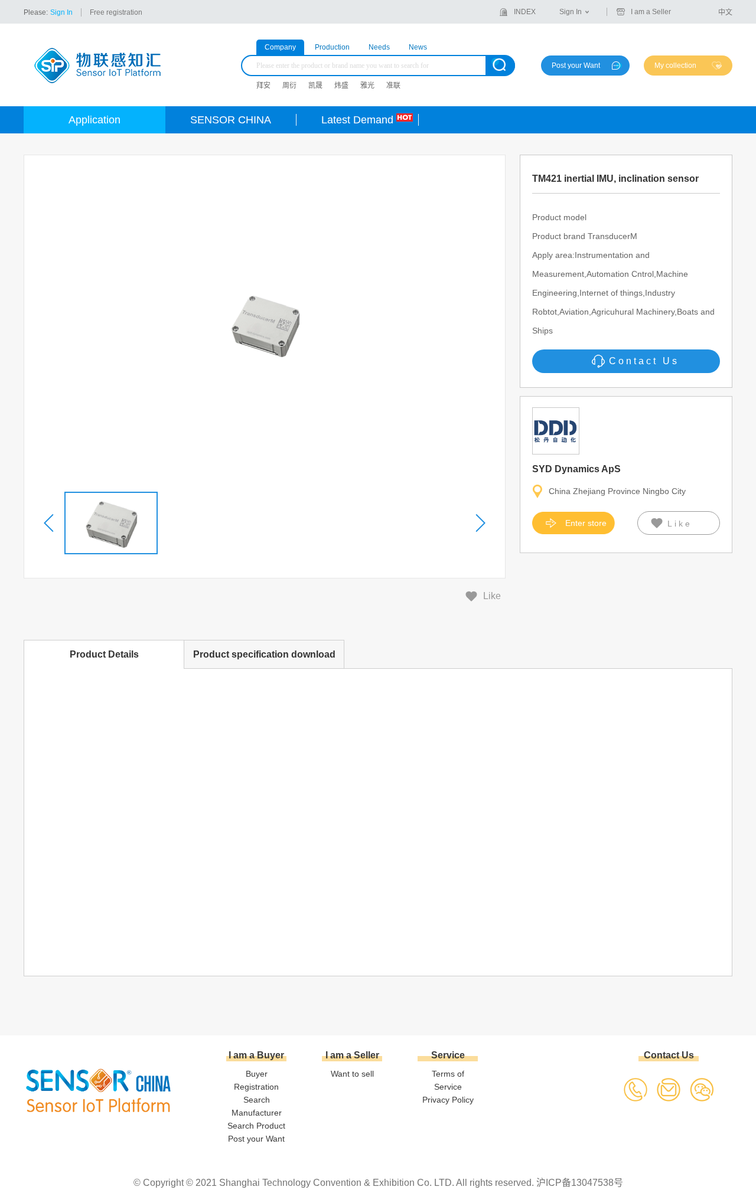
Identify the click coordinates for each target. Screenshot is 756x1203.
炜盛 (341, 85)
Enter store (586, 523)
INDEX (525, 12)
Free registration (116, 12)
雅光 (367, 85)
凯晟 (315, 85)
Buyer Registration (256, 1080)
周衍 (289, 85)
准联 (393, 85)
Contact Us (644, 361)
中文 (725, 12)
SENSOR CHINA (230, 120)
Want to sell (352, 1073)
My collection (675, 65)
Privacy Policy (448, 1099)
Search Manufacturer (257, 1106)
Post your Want (576, 65)
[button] (49, 523)
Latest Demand (357, 120)
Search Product (256, 1125)
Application (94, 120)
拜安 (263, 85)
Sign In (61, 12)
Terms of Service (448, 1080)
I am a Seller (651, 12)
